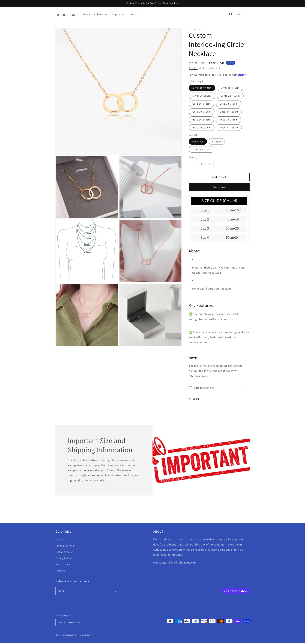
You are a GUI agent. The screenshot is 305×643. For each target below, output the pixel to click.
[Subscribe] (115, 591)
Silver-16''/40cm (201, 87)
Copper (216, 141)
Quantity (193, 157)
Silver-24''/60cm (230, 95)
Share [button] (196, 398)
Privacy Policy (63, 558)
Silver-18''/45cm (230, 87)
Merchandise (62, 564)
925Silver (197, 141)
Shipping (193, 68)
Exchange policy (64, 551)
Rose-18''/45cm (229, 119)
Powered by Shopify (83, 635)
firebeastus (68, 635)
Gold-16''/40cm (201, 103)
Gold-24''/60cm (229, 111)
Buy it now (219, 187)
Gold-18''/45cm (229, 103)
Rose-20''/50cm (201, 127)
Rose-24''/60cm (229, 127)
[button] (231, 14)
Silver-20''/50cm (202, 95)
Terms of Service (64, 545)
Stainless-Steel (201, 149)
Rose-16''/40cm (201, 119)
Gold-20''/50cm (201, 111)
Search (59, 539)
